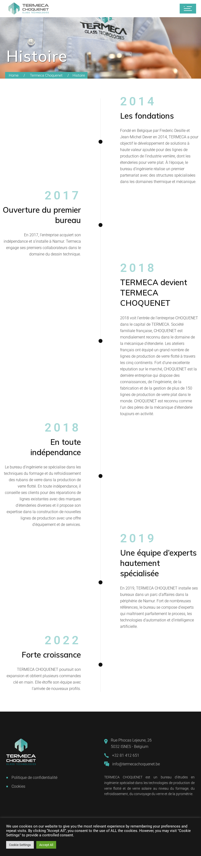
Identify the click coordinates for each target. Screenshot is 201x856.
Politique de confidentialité (34, 777)
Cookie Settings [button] (20, 845)
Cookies (18, 786)
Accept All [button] (46, 845)
